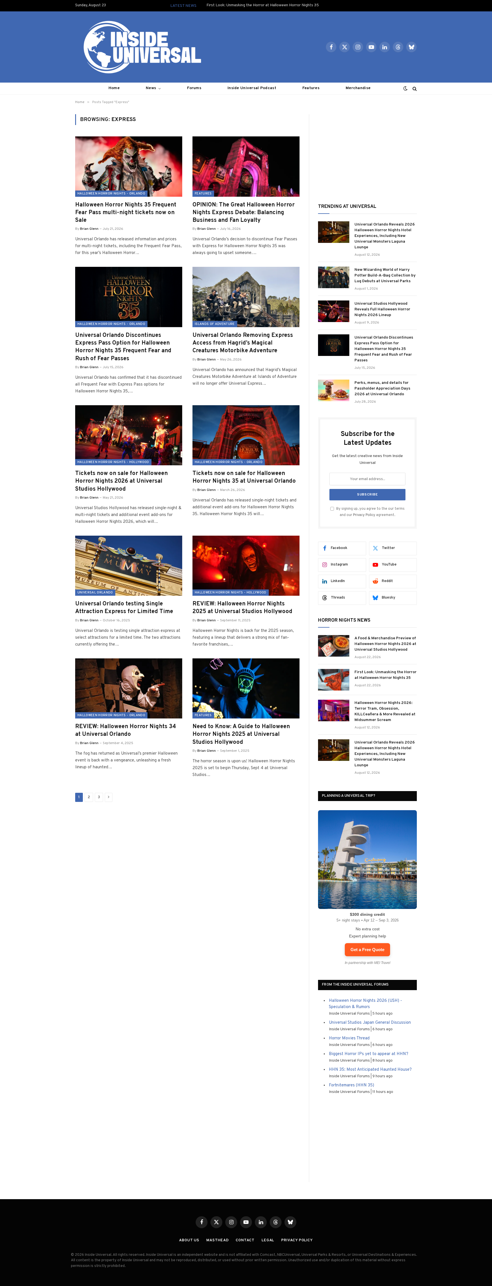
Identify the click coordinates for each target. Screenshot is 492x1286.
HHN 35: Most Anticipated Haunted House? (370, 1069)
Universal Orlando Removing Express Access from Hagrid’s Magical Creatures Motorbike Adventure (242, 343)
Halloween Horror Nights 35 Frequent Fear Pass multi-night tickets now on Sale (125, 212)
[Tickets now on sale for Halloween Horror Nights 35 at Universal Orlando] (246, 435)
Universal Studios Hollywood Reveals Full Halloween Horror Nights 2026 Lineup (382, 309)
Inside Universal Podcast (251, 88)
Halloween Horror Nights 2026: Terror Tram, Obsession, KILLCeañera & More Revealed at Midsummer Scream (384, 711)
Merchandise (358, 88)
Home (114, 88)
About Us (189, 1240)
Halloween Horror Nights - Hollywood (113, 462)
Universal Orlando (95, 593)
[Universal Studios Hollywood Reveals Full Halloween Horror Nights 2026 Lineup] (333, 311)
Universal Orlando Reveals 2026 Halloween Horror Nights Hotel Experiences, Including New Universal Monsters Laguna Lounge (384, 236)
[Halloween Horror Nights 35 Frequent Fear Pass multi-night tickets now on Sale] (128, 166)
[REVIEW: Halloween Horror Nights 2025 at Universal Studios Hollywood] (246, 566)
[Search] (414, 88)
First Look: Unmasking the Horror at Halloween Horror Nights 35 (262, 5)
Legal (268, 1240)
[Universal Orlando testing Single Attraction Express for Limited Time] (128, 566)
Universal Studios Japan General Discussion (370, 1022)
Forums (194, 88)
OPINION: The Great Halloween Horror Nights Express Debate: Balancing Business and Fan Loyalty (243, 212)
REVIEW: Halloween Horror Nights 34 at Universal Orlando (125, 730)
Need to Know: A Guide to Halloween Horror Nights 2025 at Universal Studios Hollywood (241, 734)
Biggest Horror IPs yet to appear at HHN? (368, 1054)
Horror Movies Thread (349, 1038)
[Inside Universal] (140, 47)
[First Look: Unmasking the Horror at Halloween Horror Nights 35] (333, 680)
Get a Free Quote (367, 949)
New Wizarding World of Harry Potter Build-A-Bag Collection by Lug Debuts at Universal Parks (385, 275)
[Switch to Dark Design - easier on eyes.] (405, 88)
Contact (245, 1240)
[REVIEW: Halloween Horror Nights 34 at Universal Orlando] (128, 688)
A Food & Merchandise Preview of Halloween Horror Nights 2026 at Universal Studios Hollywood (385, 644)
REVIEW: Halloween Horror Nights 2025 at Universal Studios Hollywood (242, 607)
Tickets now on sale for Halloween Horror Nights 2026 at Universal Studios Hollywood (121, 481)
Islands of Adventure (215, 324)
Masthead (217, 1240)
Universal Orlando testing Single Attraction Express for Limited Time (124, 607)
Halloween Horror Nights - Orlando (111, 194)
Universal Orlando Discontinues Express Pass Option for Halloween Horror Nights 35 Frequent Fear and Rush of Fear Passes (123, 347)
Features (310, 88)
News (151, 88)
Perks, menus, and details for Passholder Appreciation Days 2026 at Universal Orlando (382, 388)
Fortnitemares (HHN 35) (351, 1085)
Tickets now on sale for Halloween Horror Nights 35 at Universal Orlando (244, 477)
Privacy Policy (364, 515)
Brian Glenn (89, 229)
